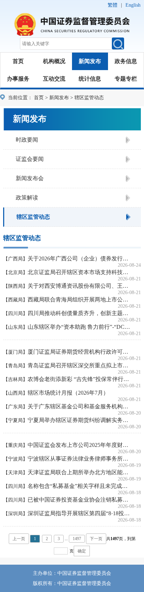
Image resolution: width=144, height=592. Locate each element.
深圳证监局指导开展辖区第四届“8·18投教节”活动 (79, 513)
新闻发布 (90, 61)
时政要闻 (27, 140)
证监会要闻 (30, 159)
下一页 (96, 538)
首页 (18, 61)
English (133, 5)
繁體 (112, 5)
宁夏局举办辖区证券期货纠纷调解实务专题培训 (79, 420)
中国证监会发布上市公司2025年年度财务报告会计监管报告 (79, 445)
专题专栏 (126, 79)
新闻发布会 (30, 178)
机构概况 (54, 61)
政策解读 (27, 197)
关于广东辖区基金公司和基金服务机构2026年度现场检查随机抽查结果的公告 (79, 406)
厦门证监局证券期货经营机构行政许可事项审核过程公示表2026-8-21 (79, 352)
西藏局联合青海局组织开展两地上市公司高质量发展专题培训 (79, 299)
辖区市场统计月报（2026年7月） (68, 393)
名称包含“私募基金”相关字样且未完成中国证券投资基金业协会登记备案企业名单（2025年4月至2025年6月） (79, 486)
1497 (77, 538)
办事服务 (18, 79)
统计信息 (90, 79)
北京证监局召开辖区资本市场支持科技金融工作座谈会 (79, 272)
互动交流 (54, 79)
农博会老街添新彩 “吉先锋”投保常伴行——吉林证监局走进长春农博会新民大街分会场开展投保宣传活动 (79, 379)
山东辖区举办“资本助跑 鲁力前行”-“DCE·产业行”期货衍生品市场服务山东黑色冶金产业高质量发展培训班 (79, 327)
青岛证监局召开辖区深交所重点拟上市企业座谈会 (79, 365)
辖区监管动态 (33, 217)
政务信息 (126, 61)
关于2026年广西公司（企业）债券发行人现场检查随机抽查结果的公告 (79, 258)
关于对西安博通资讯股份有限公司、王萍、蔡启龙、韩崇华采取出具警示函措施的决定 (79, 286)
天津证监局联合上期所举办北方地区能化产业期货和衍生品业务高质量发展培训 (79, 472)
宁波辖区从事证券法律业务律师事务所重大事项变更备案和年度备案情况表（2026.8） (79, 459)
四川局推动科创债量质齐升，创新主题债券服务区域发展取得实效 (79, 313)
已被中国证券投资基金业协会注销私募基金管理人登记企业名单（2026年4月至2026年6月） (79, 500)
